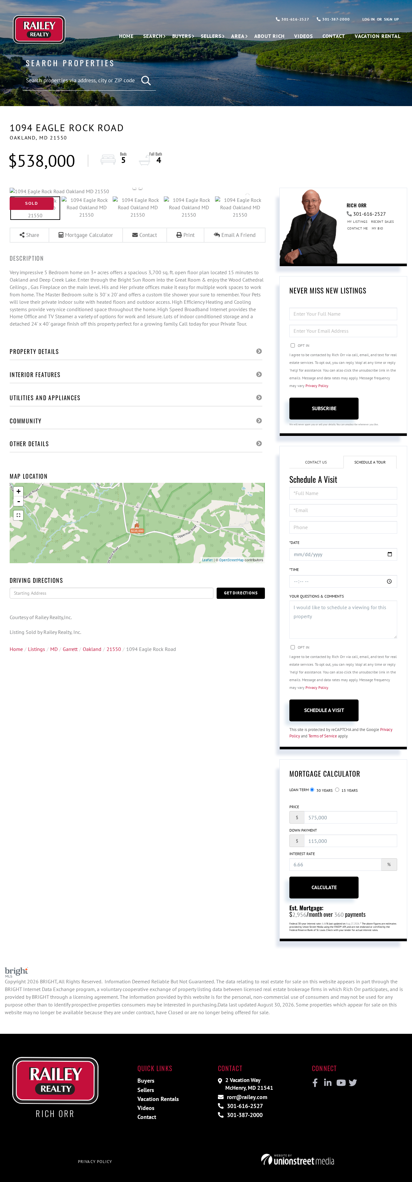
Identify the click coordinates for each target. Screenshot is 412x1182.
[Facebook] (315, 1083)
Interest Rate (302, 853)
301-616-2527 (294, 19)
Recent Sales (382, 222)
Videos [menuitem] (303, 36)
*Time (294, 569)
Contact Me (357, 228)
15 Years (349, 790)
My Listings (357, 222)
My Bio (377, 228)
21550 (114, 649)
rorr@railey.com (246, 1097)
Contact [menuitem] (334, 36)
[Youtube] (339, 1083)
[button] (146, 81)
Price (294, 806)
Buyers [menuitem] (181, 36)
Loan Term (299, 789)
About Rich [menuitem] (269, 36)
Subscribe (324, 408)
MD (54, 649)
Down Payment (303, 830)
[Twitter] (352, 1083)
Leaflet (207, 560)
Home (16, 649)
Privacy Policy (316, 385)
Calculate (324, 887)
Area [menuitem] (238, 36)
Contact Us (316, 462)
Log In (368, 19)
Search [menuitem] (152, 36)
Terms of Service (322, 736)
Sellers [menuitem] (211, 36)
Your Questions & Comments (316, 596)
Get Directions (241, 593)
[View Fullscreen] (18, 515)
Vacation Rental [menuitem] (378, 36)
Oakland (92, 649)
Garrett (70, 649)
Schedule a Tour (370, 462)
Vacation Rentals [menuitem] (158, 1099)
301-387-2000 (335, 19)
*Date (294, 542)
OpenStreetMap (231, 560)
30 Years (323, 790)
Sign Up (391, 19)
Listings (36, 649)
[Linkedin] (327, 1083)
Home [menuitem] (126, 36)
